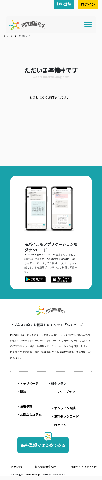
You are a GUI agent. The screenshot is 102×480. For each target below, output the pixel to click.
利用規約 (16, 467)
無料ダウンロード (66, 416)
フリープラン (66, 392)
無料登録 (64, 3)
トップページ (8, 36)
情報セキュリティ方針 (84, 467)
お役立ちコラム (31, 414)
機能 (23, 392)
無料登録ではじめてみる (43, 445)
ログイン (88, 4)
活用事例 (26, 406)
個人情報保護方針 (45, 467)
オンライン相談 (65, 408)
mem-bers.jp (33, 474)
